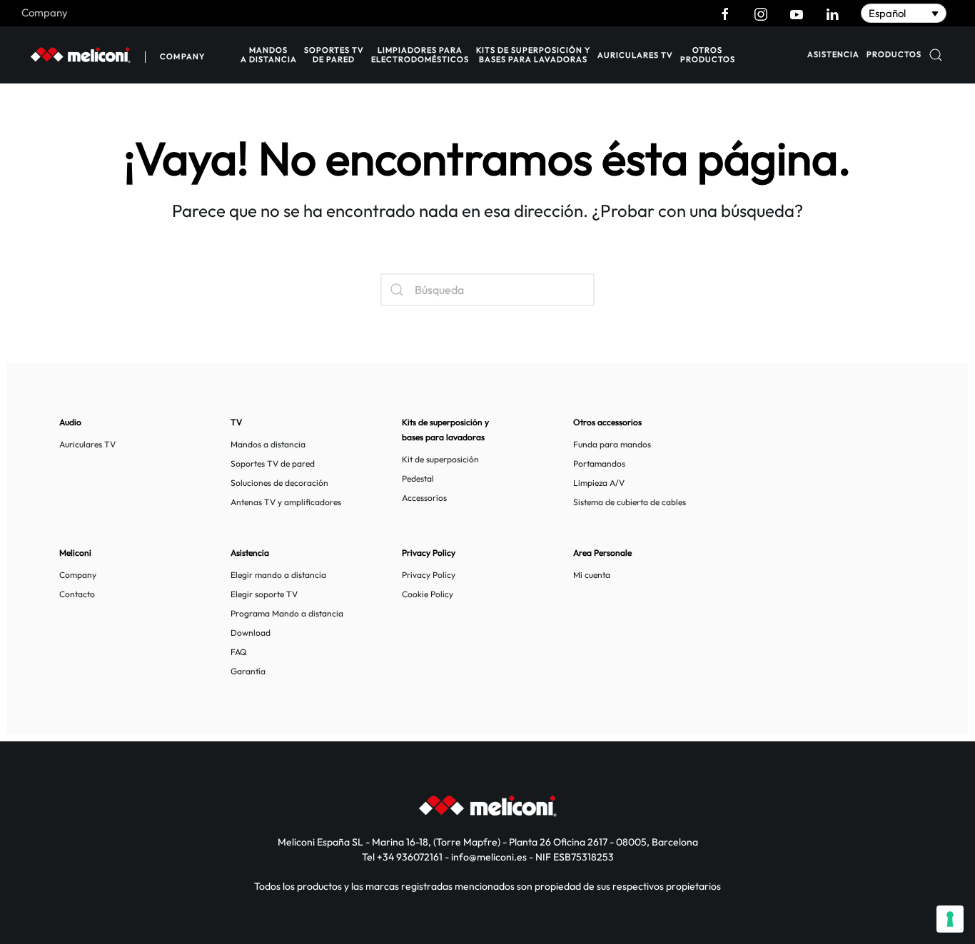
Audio (70, 422)
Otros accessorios (607, 422)
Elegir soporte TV (264, 594)
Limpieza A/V (599, 482)
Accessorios (424, 497)
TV (236, 422)
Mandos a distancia (269, 54)
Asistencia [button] (833, 54)
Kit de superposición (440, 459)
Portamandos (599, 463)
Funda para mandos (612, 444)
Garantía (248, 671)
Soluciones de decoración (279, 482)
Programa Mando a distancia (287, 613)
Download (251, 632)
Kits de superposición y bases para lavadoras (533, 54)
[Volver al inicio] (80, 55)
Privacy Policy (428, 574)
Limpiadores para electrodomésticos (420, 54)
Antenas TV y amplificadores (286, 502)
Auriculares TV (635, 55)
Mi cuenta (591, 574)
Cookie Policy (427, 594)
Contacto (77, 594)
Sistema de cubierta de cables (629, 502)
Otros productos (707, 54)
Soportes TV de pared (334, 54)
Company (44, 12)
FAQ (239, 651)
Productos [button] (894, 54)
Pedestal (418, 478)
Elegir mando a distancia (278, 574)
